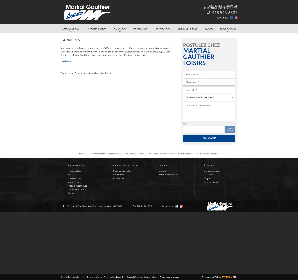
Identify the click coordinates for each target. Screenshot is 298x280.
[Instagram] (236, 17)
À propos (209, 165)
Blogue (207, 178)
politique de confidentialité (125, 277)
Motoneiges (73, 182)
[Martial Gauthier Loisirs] (88, 12)
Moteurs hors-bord (77, 189)
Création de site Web (210, 277)
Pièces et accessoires (168, 174)
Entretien (162, 171)
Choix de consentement (169, 277)
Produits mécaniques (77, 186)
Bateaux (71, 193)
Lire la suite (66, 61)
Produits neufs (77, 165)
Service (162, 165)
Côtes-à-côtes (74, 178)
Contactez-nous (211, 171)
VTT (69, 174)
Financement (119, 178)
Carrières (208, 174)
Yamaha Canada (211, 182)
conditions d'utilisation (149, 277)
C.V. (185, 123)
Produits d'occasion (125, 165)
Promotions (118, 174)
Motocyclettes (74, 171)
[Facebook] (231, 17)
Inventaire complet (122, 171)
